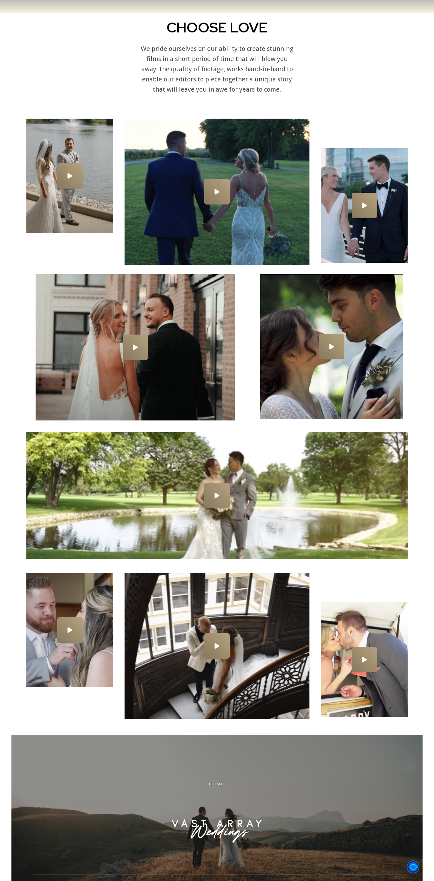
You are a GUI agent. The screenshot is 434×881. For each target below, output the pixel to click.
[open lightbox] (69, 176)
